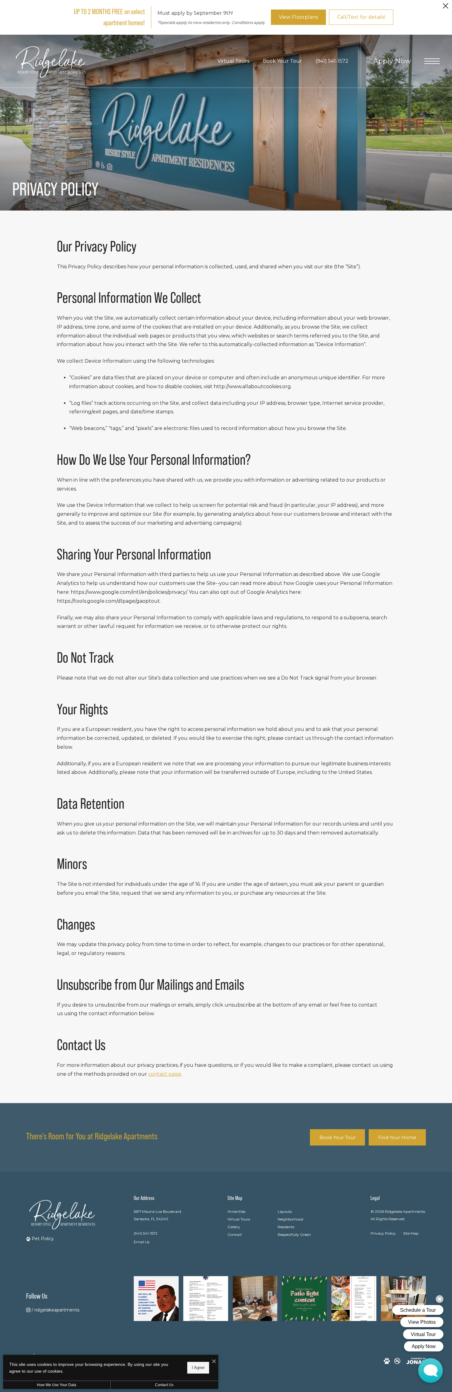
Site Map (410, 1233)
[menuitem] (247, 1212)
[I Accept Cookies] (214, 1361)
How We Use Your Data (56, 1385)
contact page (164, 1074)
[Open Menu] (432, 61)
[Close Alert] (445, 7)
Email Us (141, 1242)
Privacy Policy (383, 1233)
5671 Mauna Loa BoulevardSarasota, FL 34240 (157, 1215)
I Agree (198, 1367)
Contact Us (164, 1385)
